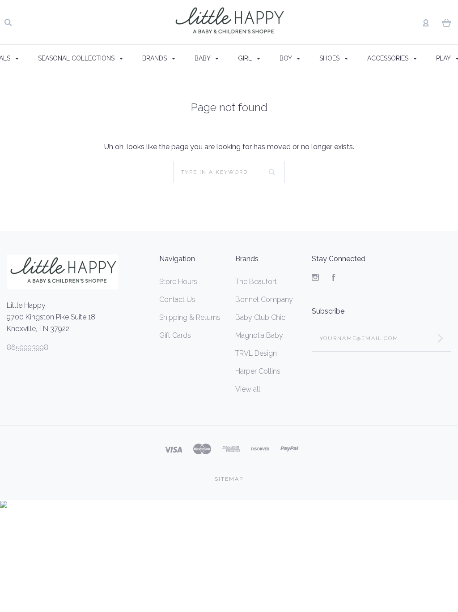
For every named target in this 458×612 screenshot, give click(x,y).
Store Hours (178, 281)
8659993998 (27, 347)
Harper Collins (257, 371)
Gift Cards (175, 335)
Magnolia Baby (259, 335)
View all (247, 389)
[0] (446, 22)
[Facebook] (333, 278)
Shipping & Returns (190, 317)
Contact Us (177, 299)
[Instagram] (315, 278)
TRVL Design (256, 353)
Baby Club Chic (260, 317)
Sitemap (229, 479)
